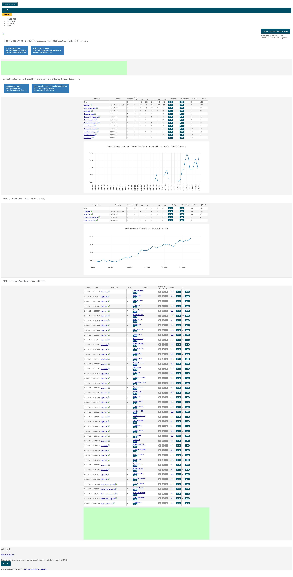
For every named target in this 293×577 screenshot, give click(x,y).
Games (10, 25)
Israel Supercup (89, 126)
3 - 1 (172, 330)
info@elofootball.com (7, 554)
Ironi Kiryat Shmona (139, 417)
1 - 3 (172, 339)
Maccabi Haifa (137, 306)
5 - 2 (172, 450)
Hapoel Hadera (137, 393)
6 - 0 (172, 392)
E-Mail (5, 563)
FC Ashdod (136, 373)
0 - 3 (172, 503)
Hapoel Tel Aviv (137, 321)
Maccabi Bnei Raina (139, 378)
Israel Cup (87, 111)
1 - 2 (172, 315)
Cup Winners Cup (89, 135)
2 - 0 (172, 291)
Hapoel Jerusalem (138, 388)
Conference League (90, 129)
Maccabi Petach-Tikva (139, 383)
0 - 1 (172, 378)
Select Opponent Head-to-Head (275, 31)
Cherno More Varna (139, 494)
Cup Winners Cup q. (90, 132)
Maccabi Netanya (138, 316)
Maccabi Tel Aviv (138, 311)
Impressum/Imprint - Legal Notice (35, 569)
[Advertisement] (64, 68)
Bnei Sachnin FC (138, 412)
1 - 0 (172, 383)
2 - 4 (172, 484)
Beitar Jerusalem (138, 292)
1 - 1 (172, 301)
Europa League (89, 114)
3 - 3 (172, 354)
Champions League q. (91, 123)
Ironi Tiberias (137, 369)
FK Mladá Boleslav (138, 484)
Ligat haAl (87, 105)
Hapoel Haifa (137, 296)
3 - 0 (172, 335)
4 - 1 (172, 306)
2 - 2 (172, 407)
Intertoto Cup (88, 138)
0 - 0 (172, 412)
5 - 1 (172, 320)
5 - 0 (172, 296)
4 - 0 (172, 368)
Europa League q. (90, 120)
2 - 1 (172, 325)
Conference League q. (91, 117)
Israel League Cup (90, 108)
